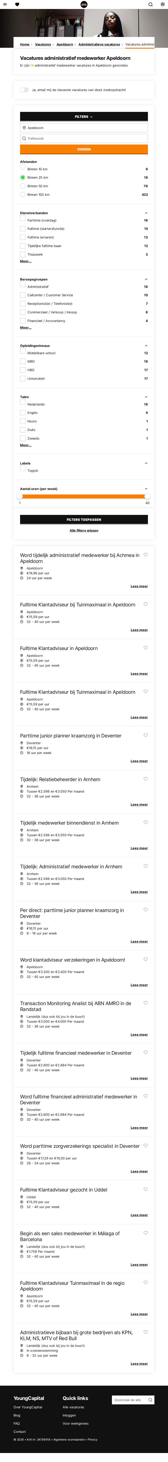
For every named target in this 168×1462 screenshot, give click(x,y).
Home (25, 44)
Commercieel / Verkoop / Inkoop (52, 312)
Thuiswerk (35, 254)
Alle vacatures (73, 1407)
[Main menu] (4, 4)
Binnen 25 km (37, 177)
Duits (31, 430)
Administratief (38, 287)
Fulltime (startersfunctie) (46, 229)
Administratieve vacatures (99, 44)
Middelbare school (41, 353)
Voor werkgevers (76, 1423)
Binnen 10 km (37, 169)
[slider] (20, 496)
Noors (32, 421)
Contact (20, 1432)
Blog (17, 1415)
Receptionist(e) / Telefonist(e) (50, 304)
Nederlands (36, 404)
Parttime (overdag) (41, 220)
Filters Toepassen (84, 520)
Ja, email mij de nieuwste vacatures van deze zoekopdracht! (79, 90)
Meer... (26, 261)
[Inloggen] (162, 4)
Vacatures (43, 44)
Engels (32, 413)
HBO (30, 370)
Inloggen (69, 1415)
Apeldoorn (65, 44)
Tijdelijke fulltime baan (44, 246)
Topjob (32, 471)
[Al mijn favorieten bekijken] (17, 4)
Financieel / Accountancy (46, 321)
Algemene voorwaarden (68, 1439)
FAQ (16, 1423)
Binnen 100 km (38, 195)
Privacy (93, 1439)
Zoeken (84, 149)
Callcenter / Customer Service (50, 295)
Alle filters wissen (84, 530)
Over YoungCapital (28, 1407)
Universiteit (36, 378)
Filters (82, 117)
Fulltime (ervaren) (40, 237)
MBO (31, 361)
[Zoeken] (152, 4)
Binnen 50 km (37, 186)
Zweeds (33, 438)
